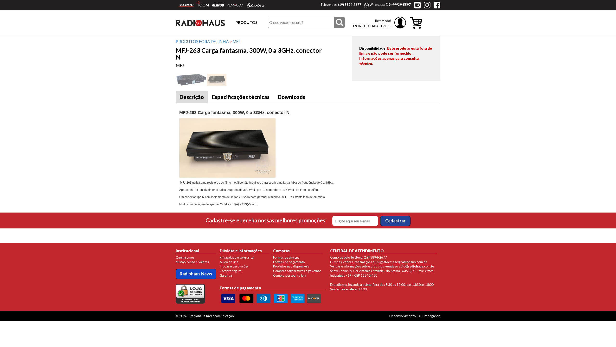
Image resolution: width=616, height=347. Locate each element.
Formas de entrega (286, 257)
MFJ (236, 41)
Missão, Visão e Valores (192, 262)
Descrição (192, 97)
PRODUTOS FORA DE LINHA (202, 41)
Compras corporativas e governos (297, 271)
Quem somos (185, 257)
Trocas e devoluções (234, 266)
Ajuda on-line (229, 262)
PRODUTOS (246, 22)
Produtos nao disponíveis (291, 266)
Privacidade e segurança (237, 257)
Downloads (291, 97)
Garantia (226, 275)
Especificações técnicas (241, 97)
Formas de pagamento (289, 262)
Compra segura (230, 271)
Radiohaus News (196, 273)
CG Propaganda (428, 316)
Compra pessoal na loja (289, 275)
